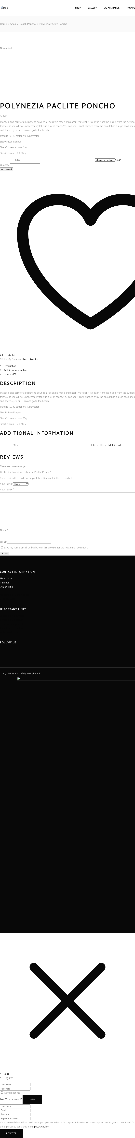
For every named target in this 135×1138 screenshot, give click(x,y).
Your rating (6, 484)
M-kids (102, 445)
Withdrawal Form (9, 632)
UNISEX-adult (114, 445)
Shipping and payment (12, 616)
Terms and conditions (11, 620)
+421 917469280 (8, 599)
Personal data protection (13, 624)
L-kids (94, 445)
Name (4, 530)
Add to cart (6, 169)
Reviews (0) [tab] (10, 374)
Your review (7, 489)
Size (17, 160)
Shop (13, 24)
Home (3, 24)
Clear (118, 160)
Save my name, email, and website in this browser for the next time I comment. (46, 547)
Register (8, 1078)
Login (7, 1074)
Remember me (12, 1093)
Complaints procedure (11, 628)
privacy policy (41, 1127)
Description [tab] (10, 366)
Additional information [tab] (15, 370)
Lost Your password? (11, 1099)
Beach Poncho (28, 24)
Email (3, 542)
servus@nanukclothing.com (14, 595)
